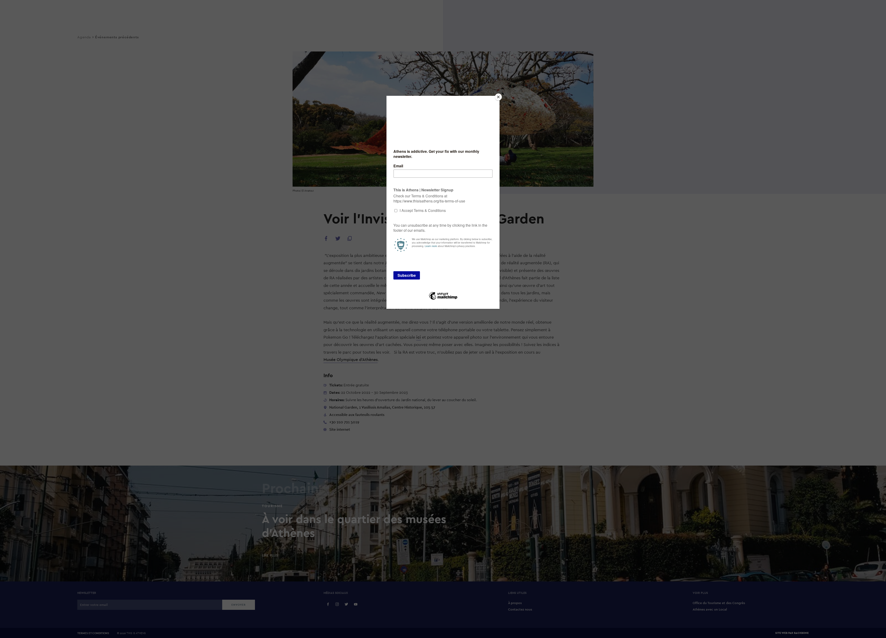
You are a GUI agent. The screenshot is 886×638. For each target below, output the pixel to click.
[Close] (498, 96)
